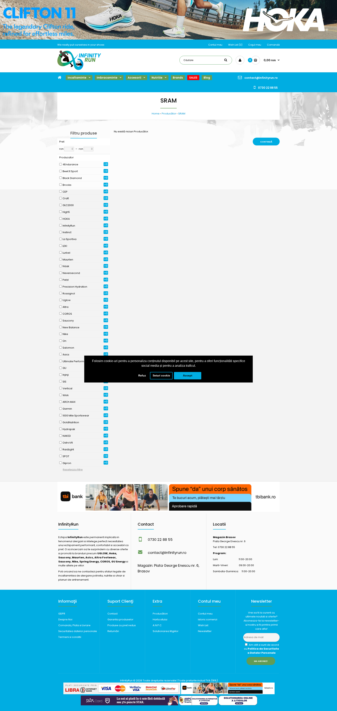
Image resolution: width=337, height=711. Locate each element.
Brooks (67, 185)
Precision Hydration (75, 287)
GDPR (61, 613)
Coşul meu (254, 44)
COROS (67, 314)
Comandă (273, 44)
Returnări (113, 631)
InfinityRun (69, 226)
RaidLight (68, 449)
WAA (66, 395)
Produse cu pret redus (121, 625)
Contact (112, 613)
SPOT (66, 456)
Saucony (68, 320)
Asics (66, 354)
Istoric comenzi (207, 619)
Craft (66, 198)
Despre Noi (65, 619)
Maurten (68, 259)
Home (156, 113)
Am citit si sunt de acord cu (261, 649)
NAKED (67, 436)
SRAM (181, 113)
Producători (160, 613)
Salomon (68, 348)
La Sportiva (69, 239)
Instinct (67, 232)
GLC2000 (68, 205)
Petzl (66, 280)
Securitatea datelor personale (77, 631)
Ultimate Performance (77, 361)
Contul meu (215, 44)
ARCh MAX (69, 402)
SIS (64, 381)
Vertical (67, 388)
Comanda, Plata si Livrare (74, 625)
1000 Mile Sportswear (76, 415)
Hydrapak (69, 429)
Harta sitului (160, 619)
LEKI (65, 246)
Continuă (266, 141)
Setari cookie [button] (161, 375)
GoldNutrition (71, 422)
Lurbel (66, 253)
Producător (169, 113)
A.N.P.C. (157, 625)
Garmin (67, 409)
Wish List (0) (235, 44)
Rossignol (69, 293)
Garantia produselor (120, 619)
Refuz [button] (142, 375)
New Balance (71, 327)
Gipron (67, 463)
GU (64, 368)
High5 (66, 212)
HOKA (66, 219)
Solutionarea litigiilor (165, 631)
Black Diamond (72, 178)
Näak (66, 266)
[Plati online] (121, 693)
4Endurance (70, 164)
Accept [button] (187, 375)
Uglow (67, 300)
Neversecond (71, 273)
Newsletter (205, 631)
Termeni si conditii (69, 637)
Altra (65, 307)
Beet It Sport (70, 171)
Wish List (203, 625)
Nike (65, 334)
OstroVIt (68, 442)
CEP (65, 192)
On (64, 341)
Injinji (66, 375)
